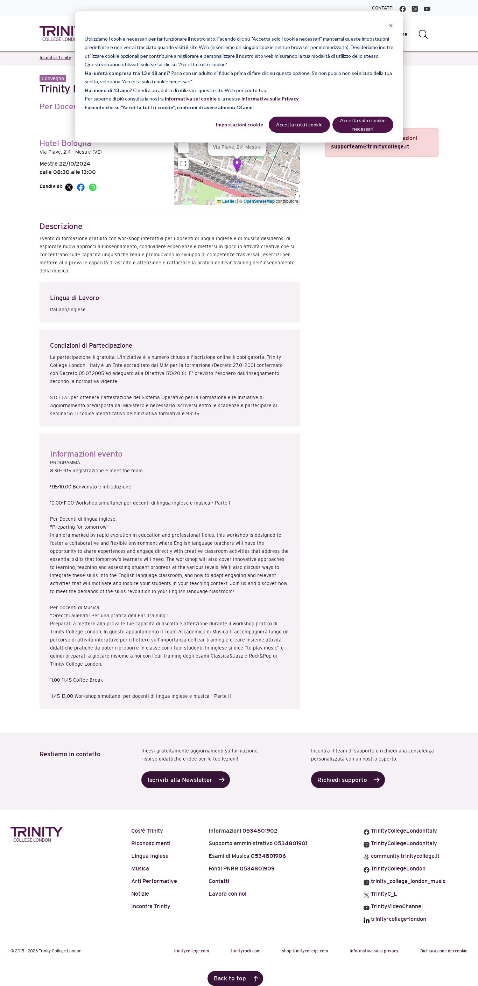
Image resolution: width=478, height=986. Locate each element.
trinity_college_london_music (407, 881)
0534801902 (259, 831)
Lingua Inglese (150, 856)
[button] (237, 165)
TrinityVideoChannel (396, 906)
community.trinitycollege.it (405, 856)
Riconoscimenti (150, 843)
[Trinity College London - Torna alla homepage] (66, 33)
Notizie (140, 894)
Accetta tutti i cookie (299, 124)
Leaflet (228, 201)
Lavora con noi (227, 894)
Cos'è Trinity (147, 831)
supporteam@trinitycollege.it (370, 147)
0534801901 (290, 843)
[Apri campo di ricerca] (423, 34)
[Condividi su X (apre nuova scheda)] (70, 186)
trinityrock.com (245, 951)
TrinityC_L (383, 894)
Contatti (383, 8)
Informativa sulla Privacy (269, 99)
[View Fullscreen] (183, 163)
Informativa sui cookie (191, 99)
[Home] (36, 833)
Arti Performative (154, 881)
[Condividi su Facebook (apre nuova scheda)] (81, 186)
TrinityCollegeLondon (398, 869)
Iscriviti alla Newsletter (180, 780)
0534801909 (257, 869)
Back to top (230, 978)
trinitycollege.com (191, 951)
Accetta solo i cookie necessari (363, 124)
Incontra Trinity (55, 57)
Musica (140, 869)
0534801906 (268, 856)
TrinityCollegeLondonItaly (403, 831)
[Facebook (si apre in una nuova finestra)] (402, 8)
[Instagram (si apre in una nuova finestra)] (415, 8)
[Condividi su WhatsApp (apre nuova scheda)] (92, 186)
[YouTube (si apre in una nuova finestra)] (427, 8)
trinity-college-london (398, 919)
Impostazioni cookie (239, 124)
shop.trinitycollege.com (305, 951)
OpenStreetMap (259, 201)
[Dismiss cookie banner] (390, 25)
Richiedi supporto (342, 780)
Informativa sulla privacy (374, 951)
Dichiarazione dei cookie (444, 951)
